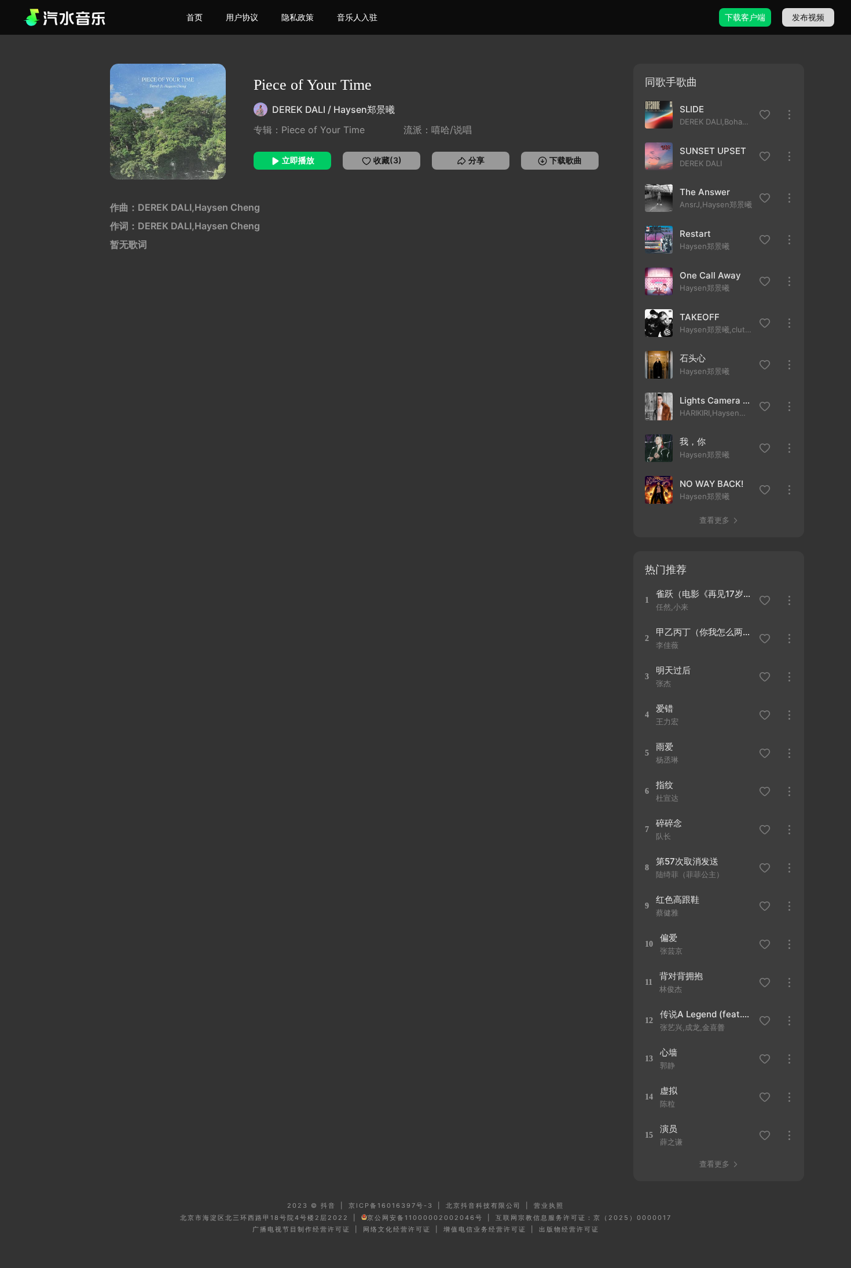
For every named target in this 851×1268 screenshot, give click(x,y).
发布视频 (808, 17)
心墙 (668, 1052)
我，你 (693, 441)
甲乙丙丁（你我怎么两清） (703, 631)
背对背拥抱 (681, 975)
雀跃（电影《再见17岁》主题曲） (703, 593)
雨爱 (664, 746)
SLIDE (692, 109)
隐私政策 (297, 17)
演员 (668, 1128)
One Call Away (710, 275)
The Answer (705, 191)
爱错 (664, 708)
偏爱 (668, 937)
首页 (194, 17)
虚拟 (668, 1090)
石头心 (693, 358)
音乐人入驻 (357, 17)
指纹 (664, 784)
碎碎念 (669, 823)
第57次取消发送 (687, 861)
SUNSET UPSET (713, 150)
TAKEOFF (700, 317)
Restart (695, 233)
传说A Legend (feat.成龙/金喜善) (707, 1014)
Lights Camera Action (716, 400)
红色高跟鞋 (677, 899)
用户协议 (242, 17)
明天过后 (673, 670)
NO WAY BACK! (711, 483)
